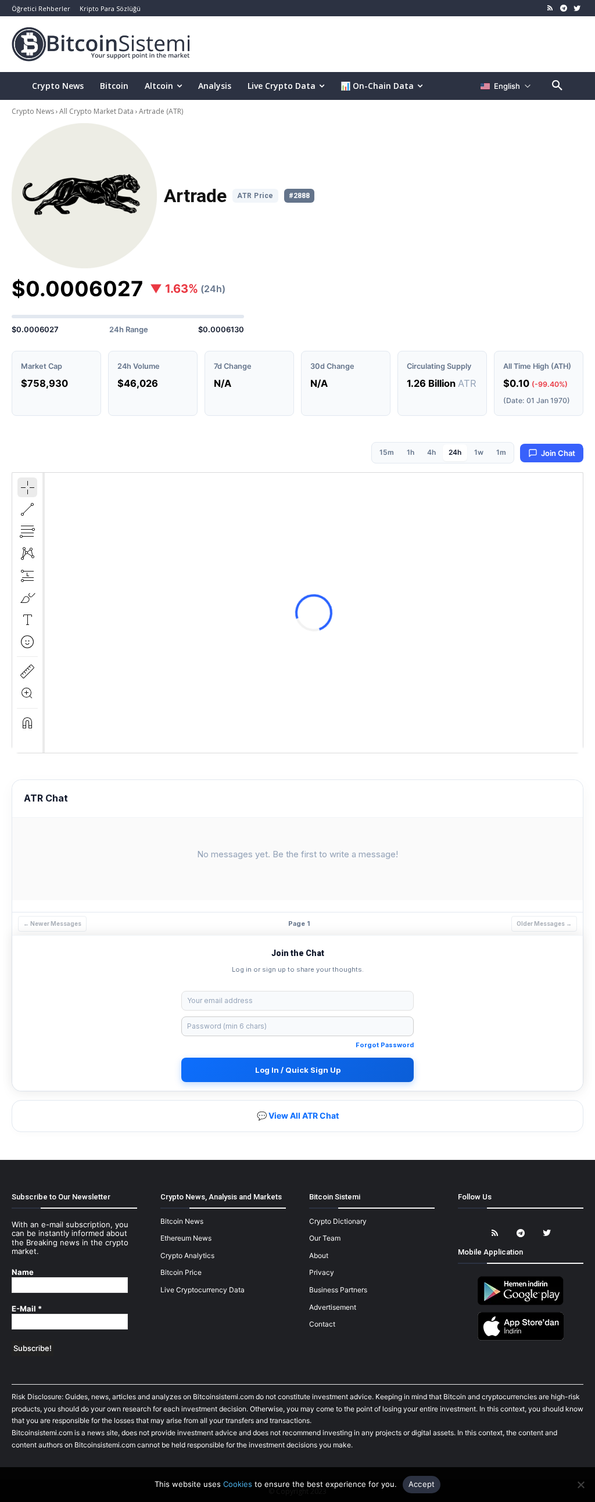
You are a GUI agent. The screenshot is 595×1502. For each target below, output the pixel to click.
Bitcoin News (181, 1221)
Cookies (237, 1484)
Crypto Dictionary (338, 1221)
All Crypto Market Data (96, 111)
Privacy (321, 1272)
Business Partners (338, 1289)
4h (431, 452)
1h (410, 452)
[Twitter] (576, 8)
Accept (421, 1484)
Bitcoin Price (181, 1272)
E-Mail (27, 1309)
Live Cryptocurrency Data (202, 1289)
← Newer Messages (52, 923)
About (318, 1255)
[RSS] (550, 8)
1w (478, 452)
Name (23, 1272)
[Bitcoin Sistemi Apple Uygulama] (520, 1338)
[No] (580, 1484)
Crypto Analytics (187, 1255)
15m (386, 452)
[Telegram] (563, 8)
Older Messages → (544, 923)
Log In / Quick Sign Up (297, 1070)
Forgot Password (385, 1045)
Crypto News (34, 111)
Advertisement (332, 1307)
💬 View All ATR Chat (298, 1115)
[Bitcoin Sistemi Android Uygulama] (520, 1303)
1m (501, 452)
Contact (322, 1324)
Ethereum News (186, 1238)
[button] (557, 86)
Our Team (324, 1238)
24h (455, 452)
